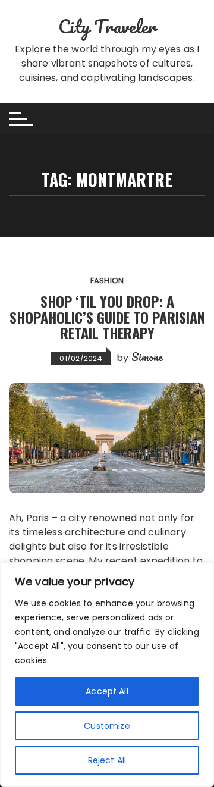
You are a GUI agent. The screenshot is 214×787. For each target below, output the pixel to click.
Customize (107, 726)
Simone (147, 357)
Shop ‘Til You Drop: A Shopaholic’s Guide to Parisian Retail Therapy (107, 316)
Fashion (107, 280)
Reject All (107, 760)
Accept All (107, 691)
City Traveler (107, 26)
